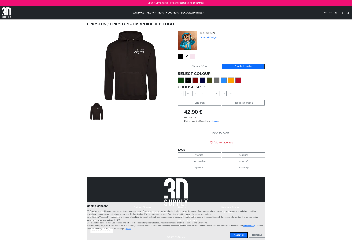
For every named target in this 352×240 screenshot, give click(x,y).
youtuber (243, 155)
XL (217, 93)
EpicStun (97, 24)
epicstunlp (244, 167)
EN (330, 13)
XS (188, 93)
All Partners (155, 13)
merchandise (199, 161)
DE (325, 13)
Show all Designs (209, 37)
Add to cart (221, 132)
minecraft (243, 161)
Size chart (199, 103)
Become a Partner (192, 13)
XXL (223, 93)
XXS (181, 93)
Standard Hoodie (243, 66)
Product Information (243, 103)
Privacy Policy (249, 226)
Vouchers (172, 13)
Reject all (257, 235)
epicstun (199, 167)
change (214, 121)
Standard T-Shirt (199, 66)
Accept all (239, 235)
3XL (231, 93)
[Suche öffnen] (342, 12)
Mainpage (138, 13)
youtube (199, 155)
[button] (347, 12)
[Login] (336, 12)
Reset (128, 228)
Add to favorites (223, 142)
